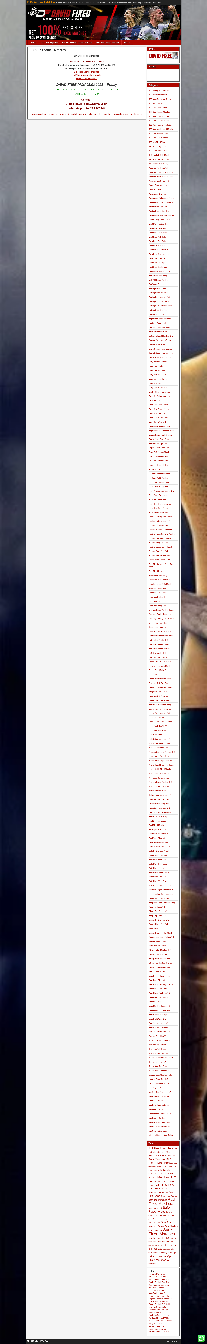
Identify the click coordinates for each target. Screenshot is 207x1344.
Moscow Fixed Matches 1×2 (160, 782)
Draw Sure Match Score (158, 418)
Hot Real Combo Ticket (158, 653)
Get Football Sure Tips (158, 623)
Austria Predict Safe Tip (159, 211)
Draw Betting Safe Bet (157, 1293)
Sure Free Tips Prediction (159, 997)
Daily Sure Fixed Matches (100, 114)
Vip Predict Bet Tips (157, 1118)
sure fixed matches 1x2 (158, 1238)
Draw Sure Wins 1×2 (157, 422)
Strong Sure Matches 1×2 (159, 967)
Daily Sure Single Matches (107, 42)
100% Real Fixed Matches (41, 2)
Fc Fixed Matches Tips (158, 461)
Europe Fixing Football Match (161, 435)
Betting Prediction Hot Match (160, 301)
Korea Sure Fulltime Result (160, 700)
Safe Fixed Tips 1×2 (157, 877)
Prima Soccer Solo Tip (158, 816)
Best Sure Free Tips (157, 263)
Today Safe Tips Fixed (158, 1066)
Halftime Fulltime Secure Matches (77, 42)
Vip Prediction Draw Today (160, 1122)
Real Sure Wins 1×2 (157, 838)
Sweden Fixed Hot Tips (158, 1036)
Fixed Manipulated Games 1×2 (161, 491)
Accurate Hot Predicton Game (161, 177)
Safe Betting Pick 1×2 (158, 855)
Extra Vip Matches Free (158, 456)
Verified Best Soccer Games (160, 1321)
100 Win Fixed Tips (157, 142)
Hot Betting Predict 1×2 (158, 640)
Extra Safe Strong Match (159, 452)
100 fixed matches (164, 1156)
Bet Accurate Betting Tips (159, 271)
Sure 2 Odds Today (157, 971)
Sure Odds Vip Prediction (159, 1010)
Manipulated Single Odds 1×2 (161, 761)
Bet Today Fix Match (157, 284)
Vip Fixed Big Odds (49, 42)
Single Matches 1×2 (157, 907)
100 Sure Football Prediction (160, 125)
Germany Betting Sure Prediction (162, 618)
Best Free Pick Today (158, 237)
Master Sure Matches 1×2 (159, 773)
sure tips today (159, 1256)
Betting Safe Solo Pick (158, 310)
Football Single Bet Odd (158, 542)
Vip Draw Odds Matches (159, 1105)
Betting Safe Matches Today (160, 306)
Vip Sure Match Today (158, 1131)
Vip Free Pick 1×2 (156, 1109)
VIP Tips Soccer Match (158, 1277)
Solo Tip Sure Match (157, 946)
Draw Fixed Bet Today (158, 400)
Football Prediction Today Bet (161, 538)
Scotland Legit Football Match (161, 890)
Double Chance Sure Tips (159, 392)
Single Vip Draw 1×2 (157, 916)
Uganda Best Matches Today (161, 1075)
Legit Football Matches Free (160, 722)
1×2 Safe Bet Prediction (159, 159)
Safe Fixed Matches (157, 868)
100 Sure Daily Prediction (158, 1279)
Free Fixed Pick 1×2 (157, 571)
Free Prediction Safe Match (160, 584)
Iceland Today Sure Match (159, 666)
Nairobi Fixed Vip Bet (157, 791)
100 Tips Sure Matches (158, 138)
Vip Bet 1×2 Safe (156, 1101)
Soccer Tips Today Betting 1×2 (161, 937)
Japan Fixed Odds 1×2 (158, 674)
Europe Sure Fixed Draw (159, 439)
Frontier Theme (173, 1341)
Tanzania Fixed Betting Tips (160, 1040)
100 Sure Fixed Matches (159, 116)
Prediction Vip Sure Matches (160, 812)
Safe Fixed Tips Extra (158, 881)
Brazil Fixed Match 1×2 (158, 332)
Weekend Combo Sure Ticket (161, 1135)
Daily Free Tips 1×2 (157, 370)
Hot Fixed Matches (156, 1288)
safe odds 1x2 (164, 1216)
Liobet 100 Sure (155, 735)
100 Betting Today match (159, 90)
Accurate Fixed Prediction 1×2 (161, 172)
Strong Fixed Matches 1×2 (160, 954)
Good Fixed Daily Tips (158, 627)
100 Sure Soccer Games (159, 134)
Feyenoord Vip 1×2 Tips (159, 465)
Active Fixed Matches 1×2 (160, 185)
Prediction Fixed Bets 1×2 (159, 808)
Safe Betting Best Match (159, 851)
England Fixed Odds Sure (159, 426)
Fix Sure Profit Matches (158, 478)
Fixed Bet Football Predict (159, 482)
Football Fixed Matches (158, 525)
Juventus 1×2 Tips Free (158, 683)
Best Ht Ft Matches (157, 245)
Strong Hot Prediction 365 (159, 959)
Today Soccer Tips (156, 1323)
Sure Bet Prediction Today (159, 976)
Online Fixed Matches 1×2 (160, 795)
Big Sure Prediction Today (159, 327)
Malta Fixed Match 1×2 (158, 748)
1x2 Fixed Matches (156, 1290)
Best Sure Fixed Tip (157, 258)
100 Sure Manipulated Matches (161, 129)
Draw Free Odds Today (158, 405)
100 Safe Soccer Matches (159, 112)
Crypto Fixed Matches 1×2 (160, 357)
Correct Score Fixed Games (160, 349)
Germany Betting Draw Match (161, 614)
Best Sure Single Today (158, 267)
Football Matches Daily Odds (161, 530)
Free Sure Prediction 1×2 (159, 588)
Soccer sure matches (157, 1329)
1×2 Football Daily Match (159, 155)
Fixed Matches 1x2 (162, 1177)
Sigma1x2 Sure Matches (159, 898)
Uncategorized (155, 1088)
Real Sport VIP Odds (157, 829)
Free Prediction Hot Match (159, 580)
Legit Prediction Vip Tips (159, 726)
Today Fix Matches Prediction (161, 1058)
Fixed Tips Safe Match (158, 508)
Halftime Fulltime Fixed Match (87, 75)
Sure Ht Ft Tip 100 (156, 1002)
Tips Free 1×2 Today (157, 1049)
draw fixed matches (163, 1170)
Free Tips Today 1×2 (157, 606)
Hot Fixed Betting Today (159, 644)
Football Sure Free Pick (158, 551)
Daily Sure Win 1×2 (157, 383)
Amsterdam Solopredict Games (162, 198)
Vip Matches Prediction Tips (160, 1114)
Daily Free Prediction (157, 366)
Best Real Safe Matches (159, 254)
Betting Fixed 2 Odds (157, 289)
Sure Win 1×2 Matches (158, 1028)
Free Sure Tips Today (158, 593)
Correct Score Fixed (157, 344)
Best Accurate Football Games (161, 215)
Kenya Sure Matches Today (160, 687)
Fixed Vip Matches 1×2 (158, 512)
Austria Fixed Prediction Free (161, 202)
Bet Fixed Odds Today (158, 276)
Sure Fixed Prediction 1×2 (159, 993)
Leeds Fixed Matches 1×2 (159, 713)
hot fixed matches (157, 1200)
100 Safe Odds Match (158, 108)
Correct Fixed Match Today (160, 340)
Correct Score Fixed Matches (161, 353)
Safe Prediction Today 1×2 (160, 885)
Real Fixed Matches (157, 825)
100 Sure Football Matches (47, 50)
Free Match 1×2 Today (158, 575)
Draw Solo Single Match (159, 409)
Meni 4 (127, 42)
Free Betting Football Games (160, 560)
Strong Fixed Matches (168, 1226)
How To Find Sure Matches (160, 661)
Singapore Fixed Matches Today (162, 903)
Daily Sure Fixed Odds (86, 78)
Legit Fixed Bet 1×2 (157, 718)
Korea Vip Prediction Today (160, 705)
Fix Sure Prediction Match (159, 474)
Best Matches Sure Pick (159, 250)
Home (33, 42)
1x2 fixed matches (160, 1148)
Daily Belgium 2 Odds (158, 362)
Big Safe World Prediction (159, 323)
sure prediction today (157, 1253)
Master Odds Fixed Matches (160, 769)
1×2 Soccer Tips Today (158, 164)
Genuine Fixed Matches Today (161, 610)
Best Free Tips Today (158, 241)
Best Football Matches (158, 233)
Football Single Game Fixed (160, 547)
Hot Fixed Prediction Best (159, 649)
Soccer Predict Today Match (160, 933)
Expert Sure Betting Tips (159, 448)
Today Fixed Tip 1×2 (157, 1062)
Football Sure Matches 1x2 (159, 1312)
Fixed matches (166, 1173)
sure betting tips (155, 1230)
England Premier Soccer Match (161, 431)
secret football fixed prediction (161, 894)
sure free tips (167, 1245)
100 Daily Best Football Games (127, 114)
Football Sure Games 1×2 (159, 555)
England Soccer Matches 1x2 (160, 1299)
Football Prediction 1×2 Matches (162, 534)
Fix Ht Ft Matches (156, 469)
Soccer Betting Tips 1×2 (159, 920)
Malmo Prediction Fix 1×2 (159, 743)
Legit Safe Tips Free (157, 730)
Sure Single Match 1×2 (158, 1023)
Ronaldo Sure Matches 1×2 (160, 847)
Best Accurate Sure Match (159, 1285)
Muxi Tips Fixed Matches (159, 786)
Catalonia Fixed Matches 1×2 (161, 336)
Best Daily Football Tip (158, 224)
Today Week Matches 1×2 (159, 1071)
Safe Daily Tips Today (158, 864)
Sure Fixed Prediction (161, 1242)
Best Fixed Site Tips (157, 228)
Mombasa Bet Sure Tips (159, 778)
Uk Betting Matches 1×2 (159, 1083)
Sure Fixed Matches (161, 1231)
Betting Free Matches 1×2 (159, 297)
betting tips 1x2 (161, 1167)
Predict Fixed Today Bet (159, 804)
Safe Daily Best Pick (157, 860)
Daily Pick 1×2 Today (157, 375)
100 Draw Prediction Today (160, 99)
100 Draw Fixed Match (158, 95)
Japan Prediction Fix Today (160, 679)
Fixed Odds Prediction (158, 495)
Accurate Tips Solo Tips (158, 1310)
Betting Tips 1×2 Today (158, 314)
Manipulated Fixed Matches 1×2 (162, 752)
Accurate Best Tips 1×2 (158, 168)
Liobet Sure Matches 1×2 (159, 739)
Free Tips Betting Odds (158, 597)
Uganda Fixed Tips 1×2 (158, 1079)
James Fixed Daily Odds (159, 670)
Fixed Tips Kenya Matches (160, 504)
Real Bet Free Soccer (158, 821)
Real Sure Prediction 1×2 (159, 834)
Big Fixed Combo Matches (86, 72)
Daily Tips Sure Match (158, 388)
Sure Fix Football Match (159, 989)
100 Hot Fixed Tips (156, 103)
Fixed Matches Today (157, 1181)
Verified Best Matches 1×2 (160, 1092)
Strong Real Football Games (160, 963)
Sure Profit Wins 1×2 (157, 1019)
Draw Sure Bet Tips (157, 413)
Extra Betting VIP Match (158, 1301)
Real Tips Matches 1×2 (158, 842)
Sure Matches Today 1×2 (159, 1006)
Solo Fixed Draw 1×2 (157, 941)
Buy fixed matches (156, 1326)
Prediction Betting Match (158, 1315)
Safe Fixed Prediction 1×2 (159, 873)
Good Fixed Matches (169, 1196)
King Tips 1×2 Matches (158, 696)
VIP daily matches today (158, 1332)
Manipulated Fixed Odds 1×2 (160, 756)
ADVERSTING (155, 189)
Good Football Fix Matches (160, 631)
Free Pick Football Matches (73, 114)
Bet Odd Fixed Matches (158, 280)
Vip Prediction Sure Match (159, 1126)
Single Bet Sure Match (157, 1307)
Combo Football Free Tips (159, 1282)
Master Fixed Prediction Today (161, 765)
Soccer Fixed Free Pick (158, 924)
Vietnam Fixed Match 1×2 (159, 1096)
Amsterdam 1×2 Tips (157, 194)
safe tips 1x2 (167, 1219)
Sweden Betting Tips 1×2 (159, 1032)
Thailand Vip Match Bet (158, 1045)
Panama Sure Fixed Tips (159, 799)
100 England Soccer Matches (44, 114)
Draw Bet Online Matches (159, 396)
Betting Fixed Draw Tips (159, 293)
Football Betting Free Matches (161, 517)
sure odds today (169, 1249)
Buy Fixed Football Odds (158, 1318)
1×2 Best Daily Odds (157, 146)
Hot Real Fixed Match (158, 657)
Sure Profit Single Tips (158, 1015)
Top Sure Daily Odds (156, 1274)
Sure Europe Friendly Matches (161, 984)
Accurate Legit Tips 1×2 (159, 181)
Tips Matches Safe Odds (159, 1053)
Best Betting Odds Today (159, 220)
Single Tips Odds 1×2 (158, 911)
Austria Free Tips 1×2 (158, 207)
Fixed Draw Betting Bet (158, 487)
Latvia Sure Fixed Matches (160, 709)
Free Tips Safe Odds (157, 601)
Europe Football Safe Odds (159, 1304)
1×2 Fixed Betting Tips (158, 151)
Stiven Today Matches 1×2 (160, 950)
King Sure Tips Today (158, 692)
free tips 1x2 (163, 1192)
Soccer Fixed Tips (156, 928)
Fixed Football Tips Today (159, 1296)
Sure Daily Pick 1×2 (157, 980)
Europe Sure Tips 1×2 (158, 444)
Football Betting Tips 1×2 (159, 521)
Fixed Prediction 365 (157, 499)
